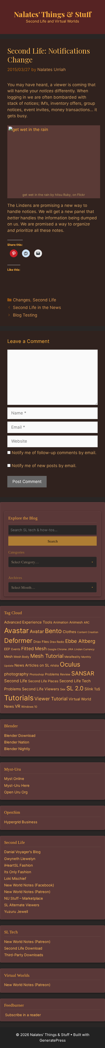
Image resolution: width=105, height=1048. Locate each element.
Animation (60, 622)
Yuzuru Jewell (16, 911)
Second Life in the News (37, 307)
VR (17, 706)
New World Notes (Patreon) (27, 892)
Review (65, 674)
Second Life (44, 299)
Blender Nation (16, 742)
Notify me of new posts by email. (44, 465)
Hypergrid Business (20, 822)
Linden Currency (84, 649)
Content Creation (87, 632)
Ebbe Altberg (80, 641)
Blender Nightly (17, 749)
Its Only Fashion (17, 872)
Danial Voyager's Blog (22, 852)
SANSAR (82, 673)
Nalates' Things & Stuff (52, 14)
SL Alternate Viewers (21, 905)
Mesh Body (21, 657)
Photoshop (37, 674)
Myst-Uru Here (17, 785)
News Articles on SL (31, 665)
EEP (7, 649)
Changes (21, 299)
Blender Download (19, 735)
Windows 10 (29, 706)
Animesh (76, 622)
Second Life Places (43, 681)
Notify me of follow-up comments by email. (54, 452)
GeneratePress (53, 1040)
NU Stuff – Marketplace (23, 898)
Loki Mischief (15, 878)
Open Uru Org (16, 792)
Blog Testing (25, 315)
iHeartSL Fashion (18, 865)
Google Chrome (57, 649)
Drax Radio (57, 642)
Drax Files (41, 642)
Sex (62, 689)
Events (15, 649)
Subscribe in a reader (23, 1015)
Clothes (69, 631)
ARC (86, 622)
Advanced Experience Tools (28, 622)
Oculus (70, 664)
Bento (53, 631)
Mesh (8, 657)
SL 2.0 (75, 688)
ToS (97, 689)
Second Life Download (23, 948)
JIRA (70, 649)
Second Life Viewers (40, 689)
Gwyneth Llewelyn (19, 859)
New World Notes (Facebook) (29, 885)
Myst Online (14, 779)
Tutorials (18, 698)
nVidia (54, 665)
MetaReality (72, 657)
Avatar (37, 631)
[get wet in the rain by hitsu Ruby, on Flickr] (54, 159)
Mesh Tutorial (46, 656)
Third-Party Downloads (23, 955)
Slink (88, 689)
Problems (52, 674)
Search (53, 541)
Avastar (16, 630)
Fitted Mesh (34, 648)
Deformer (18, 640)
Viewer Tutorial (51, 699)
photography (16, 673)
